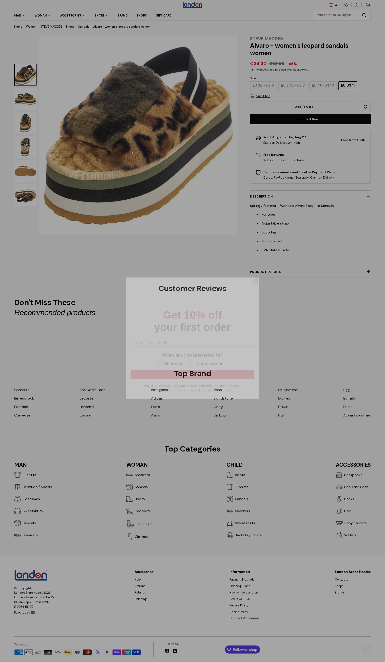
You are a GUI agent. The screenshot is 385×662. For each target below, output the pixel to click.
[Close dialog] (255, 274)
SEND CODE (192, 367)
